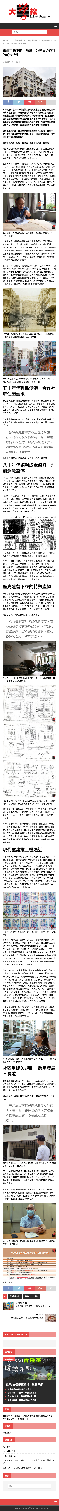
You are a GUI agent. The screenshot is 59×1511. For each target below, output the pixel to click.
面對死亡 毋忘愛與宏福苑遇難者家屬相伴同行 (23, 1468)
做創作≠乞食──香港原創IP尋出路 (22, 1396)
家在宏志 (6, 1446)
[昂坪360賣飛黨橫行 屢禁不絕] (29, 1378)
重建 (36, 1296)
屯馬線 (27, 1296)
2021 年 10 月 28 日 (12, 62)
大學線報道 (17, 40)
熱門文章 (8, 1352)
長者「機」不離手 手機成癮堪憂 (22, 1392)
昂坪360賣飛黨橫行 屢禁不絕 (24, 1385)
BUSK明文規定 (9, 1451)
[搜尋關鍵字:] (29, 32)
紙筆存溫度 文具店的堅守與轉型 (22, 1399)
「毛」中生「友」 (10, 1455)
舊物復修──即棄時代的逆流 (19, 1389)
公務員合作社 (15, 1296)
